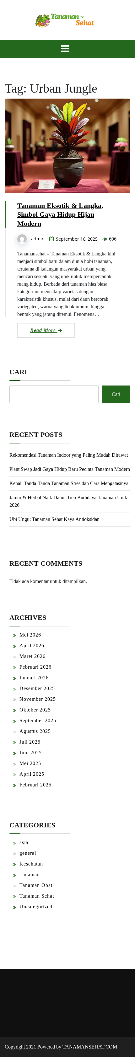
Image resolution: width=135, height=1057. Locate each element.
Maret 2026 (32, 656)
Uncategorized (35, 906)
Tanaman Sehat (36, 896)
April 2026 (31, 645)
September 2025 (37, 720)
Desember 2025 (37, 688)
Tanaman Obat (35, 885)
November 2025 (37, 699)
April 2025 (31, 774)
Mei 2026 (30, 634)
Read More (43, 330)
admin (38, 239)
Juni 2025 (30, 752)
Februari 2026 (35, 667)
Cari (18, 372)
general (27, 853)
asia (23, 842)
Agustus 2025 (35, 731)
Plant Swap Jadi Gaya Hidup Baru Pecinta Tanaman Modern (69, 469)
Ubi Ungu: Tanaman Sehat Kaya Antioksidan (54, 519)
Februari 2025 (35, 784)
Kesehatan (31, 863)
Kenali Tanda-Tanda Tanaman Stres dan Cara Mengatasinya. (69, 483)
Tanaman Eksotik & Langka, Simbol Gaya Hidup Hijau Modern (60, 215)
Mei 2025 (30, 763)
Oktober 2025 (35, 709)
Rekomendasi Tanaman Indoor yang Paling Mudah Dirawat (68, 455)
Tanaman (29, 874)
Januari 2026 (34, 677)
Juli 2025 (29, 742)
